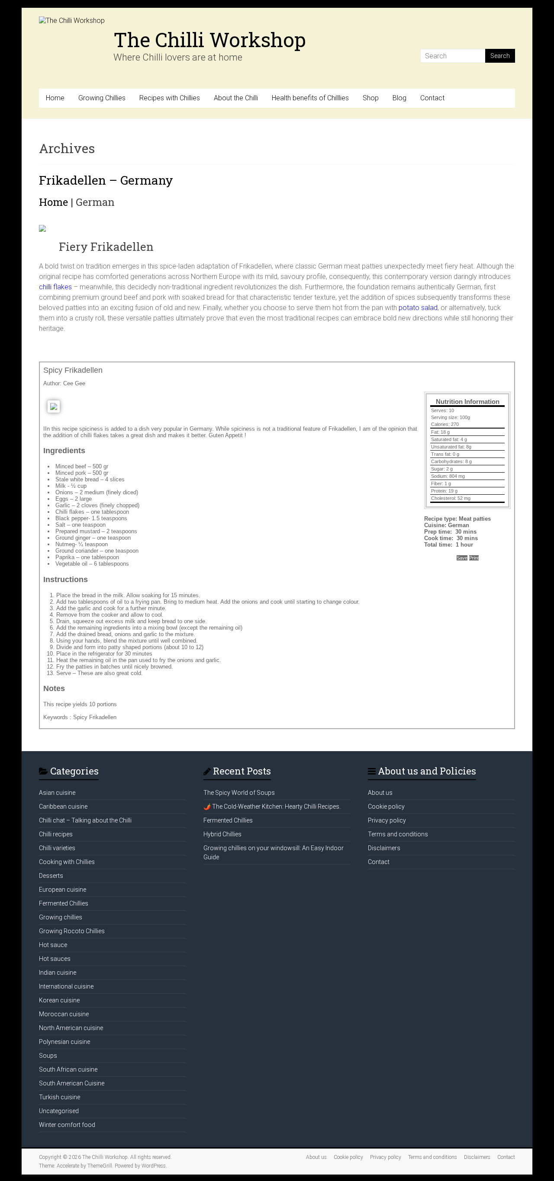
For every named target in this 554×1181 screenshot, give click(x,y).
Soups (48, 1055)
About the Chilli (236, 98)
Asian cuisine (57, 792)
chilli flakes (55, 287)
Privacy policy (387, 820)
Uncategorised (59, 1110)
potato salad (418, 308)
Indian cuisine (57, 972)
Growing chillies (60, 917)
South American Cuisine (71, 1083)
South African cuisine (68, 1069)
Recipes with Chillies (169, 98)
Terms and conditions (398, 834)
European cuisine (62, 889)
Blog (399, 98)
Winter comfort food (67, 1124)
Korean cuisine (59, 1000)
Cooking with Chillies (67, 861)
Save (462, 557)
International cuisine (66, 986)
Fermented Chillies (63, 903)
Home (55, 98)
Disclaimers (384, 848)
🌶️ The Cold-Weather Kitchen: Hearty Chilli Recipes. (272, 806)
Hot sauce (53, 944)
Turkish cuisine (59, 1097)
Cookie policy (386, 806)
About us (380, 792)
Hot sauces (55, 958)
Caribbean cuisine (63, 806)
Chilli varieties (57, 848)
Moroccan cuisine (64, 1014)
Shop (371, 98)
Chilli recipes (56, 834)
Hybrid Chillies (222, 834)
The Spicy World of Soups (239, 792)
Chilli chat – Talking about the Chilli (85, 820)
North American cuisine (71, 1027)
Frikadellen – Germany (106, 180)
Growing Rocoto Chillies (72, 931)
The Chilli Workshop (209, 39)
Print (474, 557)
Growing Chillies (102, 98)
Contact (432, 98)
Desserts (51, 875)
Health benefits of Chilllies (310, 98)
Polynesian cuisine (64, 1041)
